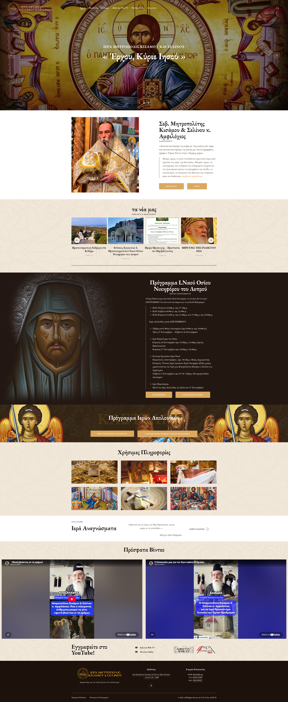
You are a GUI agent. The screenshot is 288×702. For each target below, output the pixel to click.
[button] (211, 240)
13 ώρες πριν (89, 255)
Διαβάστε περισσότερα (192, 176)
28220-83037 (197, 680)
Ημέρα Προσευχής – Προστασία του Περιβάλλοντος (162, 249)
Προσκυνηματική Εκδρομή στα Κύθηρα (89, 249)
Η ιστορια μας (144, 63)
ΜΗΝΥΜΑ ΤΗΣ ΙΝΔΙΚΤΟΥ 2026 (199, 249)
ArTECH (213, 697)
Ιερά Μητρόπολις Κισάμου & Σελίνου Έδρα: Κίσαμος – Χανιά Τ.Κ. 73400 (151, 676)
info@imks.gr (198, 674)
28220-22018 (197, 677)
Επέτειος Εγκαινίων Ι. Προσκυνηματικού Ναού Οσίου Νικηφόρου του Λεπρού (125, 251)
